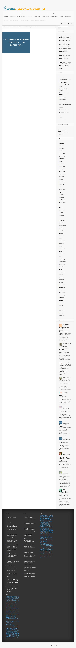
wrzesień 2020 (62, 228)
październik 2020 (62, 225)
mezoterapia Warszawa (12, 625)
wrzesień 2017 (62, 295)
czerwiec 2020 (62, 235)
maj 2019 (61, 256)
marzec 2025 (61, 163)
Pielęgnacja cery (37, 16)
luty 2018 (61, 282)
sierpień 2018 (61, 266)
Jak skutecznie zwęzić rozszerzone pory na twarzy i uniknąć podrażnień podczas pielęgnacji (65, 327)
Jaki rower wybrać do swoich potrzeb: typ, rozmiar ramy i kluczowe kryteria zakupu (65, 44)
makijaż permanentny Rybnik (12, 620)
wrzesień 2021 (62, 205)
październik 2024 (62, 174)
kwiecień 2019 (62, 259)
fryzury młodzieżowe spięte (12, 611)
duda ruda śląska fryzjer (46, 524)
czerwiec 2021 (62, 210)
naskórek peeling (14, 628)
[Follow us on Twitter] (61, 24)
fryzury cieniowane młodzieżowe (10, 610)
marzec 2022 (61, 197)
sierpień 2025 (61, 158)
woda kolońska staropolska (43, 556)
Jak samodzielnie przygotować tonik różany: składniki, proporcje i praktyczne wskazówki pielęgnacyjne (64, 56)
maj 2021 (61, 212)
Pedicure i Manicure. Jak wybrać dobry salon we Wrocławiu (11, 517)
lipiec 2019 (61, 251)
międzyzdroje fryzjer (43, 545)
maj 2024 (61, 179)
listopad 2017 (62, 289)
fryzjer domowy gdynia (43, 527)
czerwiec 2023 (62, 184)
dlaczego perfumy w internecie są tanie (12, 601)
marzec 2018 (61, 279)
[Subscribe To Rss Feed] (68, 24)
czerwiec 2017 (62, 302)
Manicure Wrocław (9, 623)
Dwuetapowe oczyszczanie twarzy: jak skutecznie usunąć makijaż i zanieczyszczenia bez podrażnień (65, 474)
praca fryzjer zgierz (16, 633)
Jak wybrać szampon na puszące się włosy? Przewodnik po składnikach (29, 546)
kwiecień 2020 (62, 241)
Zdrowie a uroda (43, 20)
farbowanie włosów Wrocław (11, 607)
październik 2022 (62, 189)
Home (5, 13)
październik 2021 (62, 202)
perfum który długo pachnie (12, 633)
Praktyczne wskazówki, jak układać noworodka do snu (64, 409)
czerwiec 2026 (62, 145)
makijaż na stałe (14, 618)
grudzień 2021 (62, 199)
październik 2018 (62, 261)
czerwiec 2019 (62, 253)
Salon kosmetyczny (11, 565)
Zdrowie (37, 20)
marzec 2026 (61, 148)
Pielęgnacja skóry (45, 16)
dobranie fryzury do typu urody (44, 521)
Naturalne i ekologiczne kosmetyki (11, 16)
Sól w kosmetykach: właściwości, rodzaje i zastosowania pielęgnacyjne (29, 517)
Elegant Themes (59, 645)
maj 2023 (61, 187)
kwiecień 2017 (62, 307)
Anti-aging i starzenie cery (23, 13)
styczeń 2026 (62, 153)
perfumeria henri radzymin (13, 631)
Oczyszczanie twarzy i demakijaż (25, 16)
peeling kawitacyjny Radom (11, 630)
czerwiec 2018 (62, 271)
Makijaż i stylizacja (46, 13)
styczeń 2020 (62, 248)
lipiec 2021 (61, 207)
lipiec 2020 (61, 233)
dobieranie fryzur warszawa (47, 520)
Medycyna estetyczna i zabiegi (57, 13)
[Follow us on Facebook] (65, 24)
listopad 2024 (62, 171)
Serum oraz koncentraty (14, 20)
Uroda (32, 20)
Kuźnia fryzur (9, 522)
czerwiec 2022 (62, 194)
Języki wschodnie (66, 362)
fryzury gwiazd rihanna (48, 529)
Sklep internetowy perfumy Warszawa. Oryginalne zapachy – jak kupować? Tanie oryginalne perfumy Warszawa (12, 547)
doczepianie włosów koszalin (11, 605)
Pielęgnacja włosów (54, 16)
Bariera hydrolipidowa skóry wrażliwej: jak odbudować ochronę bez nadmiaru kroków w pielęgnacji (65, 492)
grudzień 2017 (62, 287)
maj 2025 (61, 161)
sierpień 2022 (61, 192)
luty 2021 (61, 217)
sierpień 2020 (61, 230)
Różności (6, 20)
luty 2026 (61, 150)
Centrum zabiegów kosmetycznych (12, 597)
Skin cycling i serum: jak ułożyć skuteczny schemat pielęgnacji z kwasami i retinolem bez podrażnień (65, 346)
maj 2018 (61, 274)
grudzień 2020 (62, 223)
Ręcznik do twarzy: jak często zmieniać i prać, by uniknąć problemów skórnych (65, 50)
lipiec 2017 (61, 300)
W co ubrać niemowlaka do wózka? (64, 394)
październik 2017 (62, 292)
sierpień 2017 (61, 297)
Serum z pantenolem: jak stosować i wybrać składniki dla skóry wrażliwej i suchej (29, 530)
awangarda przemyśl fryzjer (12, 596)
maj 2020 (61, 238)
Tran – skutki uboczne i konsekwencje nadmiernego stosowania (29, 524)
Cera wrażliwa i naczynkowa (35, 13)
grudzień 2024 (62, 168)
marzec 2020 (61, 243)
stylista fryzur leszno (14, 635)
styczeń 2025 (62, 166)
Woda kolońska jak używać (15, 637)
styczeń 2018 (62, 284)
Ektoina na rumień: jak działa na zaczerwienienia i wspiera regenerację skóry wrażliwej (29, 575)
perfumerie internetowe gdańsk (10, 632)
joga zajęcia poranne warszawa (11, 615)
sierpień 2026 (61, 143)
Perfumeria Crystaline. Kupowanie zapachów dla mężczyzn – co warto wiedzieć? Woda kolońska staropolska (12, 528)
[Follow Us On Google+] (71, 24)
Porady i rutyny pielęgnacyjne (65, 16)
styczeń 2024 (62, 181)
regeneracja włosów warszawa (10, 634)
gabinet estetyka (10, 612)
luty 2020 (61, 246)
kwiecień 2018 (62, 277)
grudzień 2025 (62, 156)
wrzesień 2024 (62, 176)
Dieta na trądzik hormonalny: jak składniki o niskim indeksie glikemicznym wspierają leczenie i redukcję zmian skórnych (65, 65)
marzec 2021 (61, 215)
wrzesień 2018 (62, 264)
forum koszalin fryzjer (15, 608)
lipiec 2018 (61, 269)
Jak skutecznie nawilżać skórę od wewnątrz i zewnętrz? (64, 440)
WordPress (71, 645)
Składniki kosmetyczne (25, 20)
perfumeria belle (12, 630)
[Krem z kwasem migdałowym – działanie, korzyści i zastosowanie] (16, 52)
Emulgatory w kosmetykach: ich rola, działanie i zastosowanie (30, 569)
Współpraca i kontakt (13, 13)
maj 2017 (61, 305)
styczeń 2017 (61, 315)
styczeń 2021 (61, 220)
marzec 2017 (61, 310)
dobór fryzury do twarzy (12, 603)
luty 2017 (61, 313)
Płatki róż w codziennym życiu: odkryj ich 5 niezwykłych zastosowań (29, 540)
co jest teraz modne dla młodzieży (11, 598)
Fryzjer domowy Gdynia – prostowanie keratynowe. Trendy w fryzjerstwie (12, 536)
